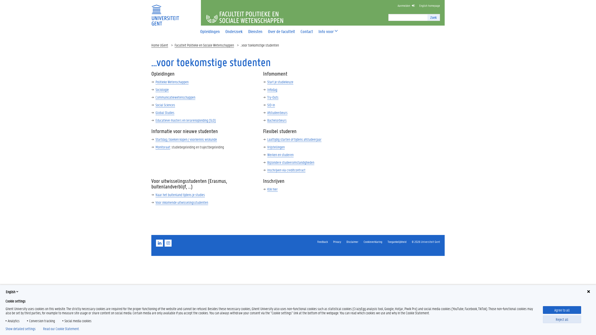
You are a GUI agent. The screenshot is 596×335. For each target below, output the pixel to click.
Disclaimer (352, 242)
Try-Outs (272, 97)
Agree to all (562, 310)
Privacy (337, 242)
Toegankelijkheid (397, 242)
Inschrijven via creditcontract (286, 170)
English (10, 291)
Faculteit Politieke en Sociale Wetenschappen (204, 45)
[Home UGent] (165, 12)
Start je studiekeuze (280, 81)
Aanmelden (404, 5)
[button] (326, 32)
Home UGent (159, 45)
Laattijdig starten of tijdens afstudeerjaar (294, 139)
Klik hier (272, 189)
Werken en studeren (280, 154)
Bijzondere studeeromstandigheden (290, 162)
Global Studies (165, 112)
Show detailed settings (21, 329)
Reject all (562, 319)
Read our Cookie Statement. (61, 329)
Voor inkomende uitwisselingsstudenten (182, 202)
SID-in (271, 104)
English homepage (429, 5)
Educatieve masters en (186, 120)
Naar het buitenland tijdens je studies (180, 194)
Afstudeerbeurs (277, 112)
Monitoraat (163, 146)
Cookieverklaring (373, 242)
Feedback (322, 242)
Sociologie (162, 89)
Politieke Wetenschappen (172, 81)
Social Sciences (165, 104)
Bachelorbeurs (277, 120)
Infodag (272, 89)
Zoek (433, 17)
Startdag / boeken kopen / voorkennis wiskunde (186, 139)
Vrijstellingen (276, 146)
